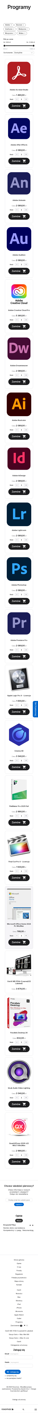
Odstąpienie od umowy (19, 1345)
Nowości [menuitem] (19, 1294)
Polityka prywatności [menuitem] (19, 1278)
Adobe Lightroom (19, 530)
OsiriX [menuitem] (19, 1290)
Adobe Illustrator (19, 420)
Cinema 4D (19, 751)
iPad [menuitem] (19, 1304)
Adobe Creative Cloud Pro (19, 310)
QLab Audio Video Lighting (19, 1088)
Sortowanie (8, 53)
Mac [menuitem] (19, 1297)
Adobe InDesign (19, 476)
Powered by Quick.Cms (20, 1389)
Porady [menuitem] (19, 1271)
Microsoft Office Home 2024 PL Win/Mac (19, 925)
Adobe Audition (19, 255)
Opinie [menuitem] (19, 1263)
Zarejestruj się (11, 1376)
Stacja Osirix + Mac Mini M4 (19, 1334)
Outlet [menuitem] (19, 1318)
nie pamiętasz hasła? (14, 1378)
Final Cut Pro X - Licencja (19, 862)
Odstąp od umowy (19, 1400)
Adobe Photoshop (19, 585)
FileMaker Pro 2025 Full (19, 806)
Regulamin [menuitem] (19, 1274)
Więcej (19, 1221)
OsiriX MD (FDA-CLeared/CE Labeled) (19, 982)
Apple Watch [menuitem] (19, 1315)
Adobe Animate (19, 200)
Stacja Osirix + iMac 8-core (19, 1338)
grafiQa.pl (24, 1391)
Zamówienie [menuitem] (16, 1326)
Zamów (16, 105)
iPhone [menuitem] (19, 1308)
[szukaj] (23, 1409)
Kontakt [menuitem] (19, 1285)
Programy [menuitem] (19, 1322)
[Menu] (35, 1409)
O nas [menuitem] (19, 1267)
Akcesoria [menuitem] (19, 1311)
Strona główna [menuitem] (19, 1260)
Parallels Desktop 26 (19, 1033)
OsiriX (19, 1342)
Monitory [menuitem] (19, 1301)
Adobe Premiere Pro (19, 640)
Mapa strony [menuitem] (19, 1281)
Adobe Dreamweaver (19, 366)
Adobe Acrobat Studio (19, 90)
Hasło (12, 1362)
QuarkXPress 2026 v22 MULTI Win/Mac (19, 1144)
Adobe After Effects (19, 145)
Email (11, 1354)
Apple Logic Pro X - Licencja (19, 696)
